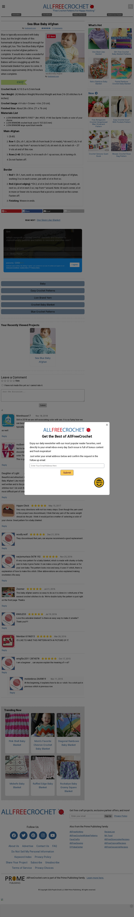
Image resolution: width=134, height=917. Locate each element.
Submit (67, 472)
